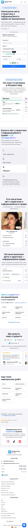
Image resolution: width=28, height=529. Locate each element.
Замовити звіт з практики (7, 492)
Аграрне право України (18, 307)
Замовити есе (4, 490)
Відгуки (3, 504)
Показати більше (6, 359)
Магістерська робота (18, 389)
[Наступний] (25, 109)
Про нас (3, 502)
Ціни (2, 506)
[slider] (14, 54)
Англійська (18, 317)
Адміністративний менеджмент (19, 313)
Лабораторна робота (18, 394)
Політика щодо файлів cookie (8, 517)
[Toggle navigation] (25, 2)
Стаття (3, 384)
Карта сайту (4, 511)
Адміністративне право (6, 313)
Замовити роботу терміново (8, 494)
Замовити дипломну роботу (8, 484)
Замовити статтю (5, 488)
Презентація (5, 393)
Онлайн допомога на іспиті (6, 400)
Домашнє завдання (20, 384)
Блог (2, 500)
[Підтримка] (21, 2)
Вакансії (3, 509)
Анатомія (4, 317)
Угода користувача (6, 515)
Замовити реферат (6, 486)
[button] (3, 54)
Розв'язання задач (6, 388)
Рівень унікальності (7, 51)
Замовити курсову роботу (7, 481)
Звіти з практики (6, 245)
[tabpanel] (14, 53)
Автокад (4, 307)
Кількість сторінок (6, 56)
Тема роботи (5, 40)
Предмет (4, 46)
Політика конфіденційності (8, 513)
